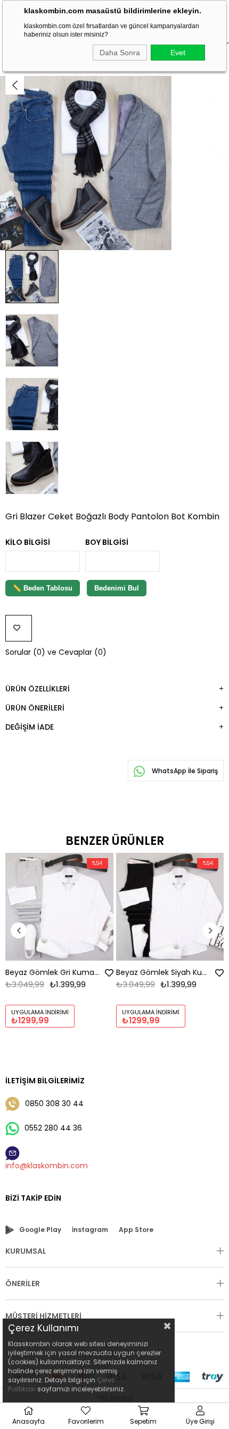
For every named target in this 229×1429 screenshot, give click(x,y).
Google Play (40, 1229)
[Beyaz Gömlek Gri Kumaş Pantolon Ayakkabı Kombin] (59, 907)
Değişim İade (29, 727)
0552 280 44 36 (53, 1128)
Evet (177, 52)
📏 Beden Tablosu (42, 588)
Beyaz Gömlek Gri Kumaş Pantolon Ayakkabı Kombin (54, 972)
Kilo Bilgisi (27, 542)
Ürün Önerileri (34, 708)
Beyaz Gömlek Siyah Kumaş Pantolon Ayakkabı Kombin (165, 972)
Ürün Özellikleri (37, 688)
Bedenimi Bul (116, 588)
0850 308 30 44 (54, 1103)
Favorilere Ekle (109, 973)
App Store (136, 1229)
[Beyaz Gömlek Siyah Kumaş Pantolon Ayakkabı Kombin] (170, 907)
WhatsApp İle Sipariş (184, 770)
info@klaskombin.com (46, 1165)
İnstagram (90, 1229)
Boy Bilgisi (106, 542)
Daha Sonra (120, 52)
